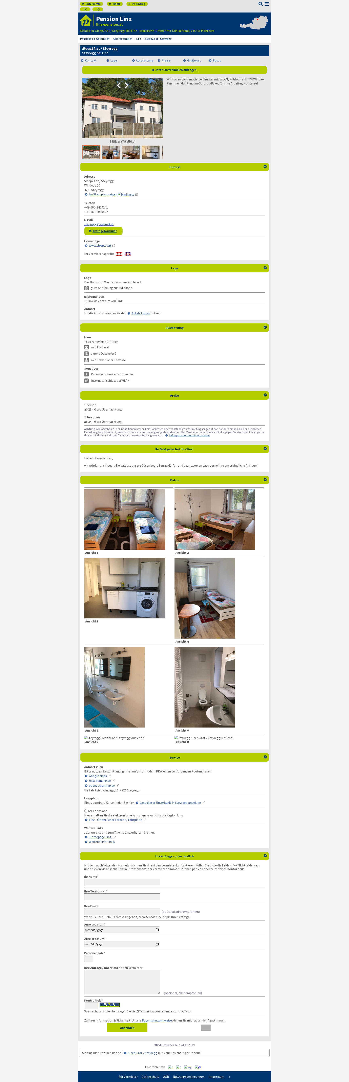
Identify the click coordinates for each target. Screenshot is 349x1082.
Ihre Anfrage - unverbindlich (211, 856)
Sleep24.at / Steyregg (142, 1053)
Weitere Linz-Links (102, 842)
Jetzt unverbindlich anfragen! (176, 70)
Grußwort (194, 60)
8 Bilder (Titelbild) (122, 141)
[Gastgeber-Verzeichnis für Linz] (87, 20)
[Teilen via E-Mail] (199, 1067)
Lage (113, 60)
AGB (166, 1077)
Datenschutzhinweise (157, 1020)
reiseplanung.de (100, 781)
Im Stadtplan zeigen (103, 194)
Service (218, 757)
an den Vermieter (113, 968)
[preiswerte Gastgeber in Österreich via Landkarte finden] (254, 27)
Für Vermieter (128, 1077)
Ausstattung (144, 60)
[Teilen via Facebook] (172, 1067)
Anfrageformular (105, 231)
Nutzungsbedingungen (189, 1077)
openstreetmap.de (102, 785)
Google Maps (98, 776)
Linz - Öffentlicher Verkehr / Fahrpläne (115, 820)
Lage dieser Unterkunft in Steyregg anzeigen (170, 803)
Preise (166, 60)
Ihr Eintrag (136, 4)
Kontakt (91, 60)
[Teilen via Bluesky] (180, 1067)
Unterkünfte (91, 4)
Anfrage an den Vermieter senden (189, 435)
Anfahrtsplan (140, 313)
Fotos (217, 60)
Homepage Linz (100, 837)
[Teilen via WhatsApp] (189, 1067)
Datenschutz (150, 1077)
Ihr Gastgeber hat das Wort (211, 449)
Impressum (216, 1077)
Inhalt (114, 4)
